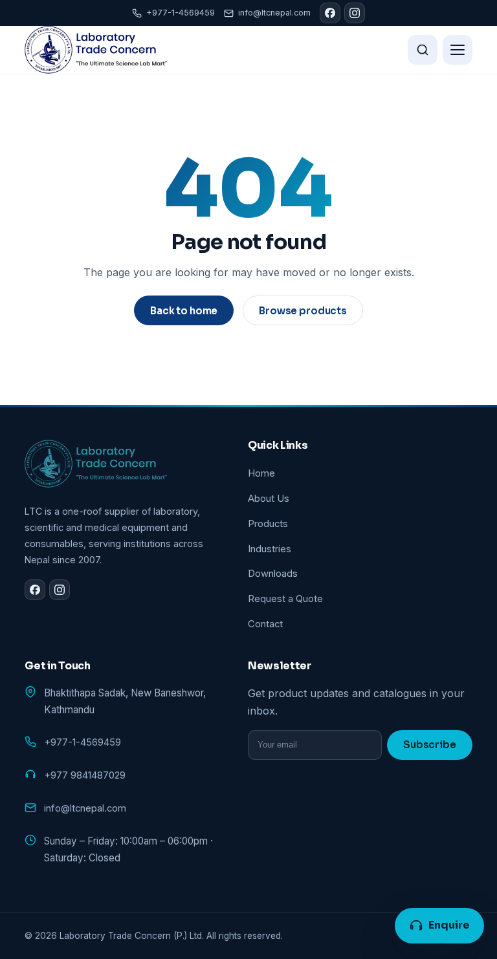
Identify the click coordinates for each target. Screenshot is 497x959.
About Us (268, 498)
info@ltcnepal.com (274, 12)
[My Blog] (96, 50)
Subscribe (429, 744)
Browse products (303, 311)
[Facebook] (330, 13)
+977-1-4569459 (180, 12)
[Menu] (457, 50)
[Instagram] (354, 13)
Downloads (273, 573)
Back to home (183, 311)
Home (261, 473)
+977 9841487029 (85, 775)
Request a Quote (285, 599)
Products (268, 524)
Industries (269, 549)
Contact (265, 624)
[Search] (422, 50)
